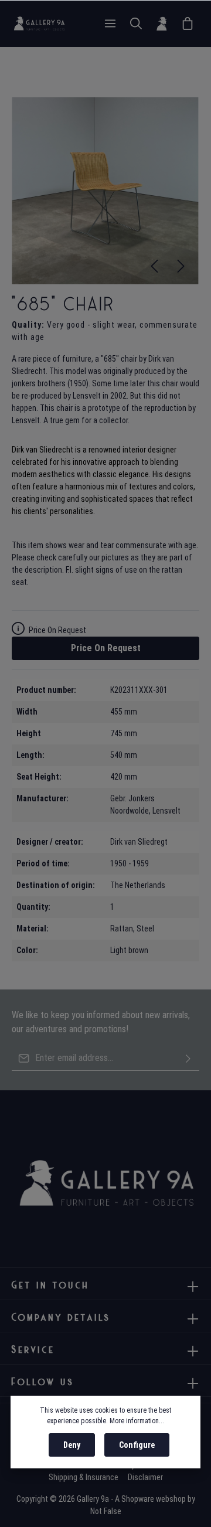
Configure (137, 1445)
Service (33, 1349)
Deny (71, 1445)
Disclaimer (145, 1477)
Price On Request (106, 648)
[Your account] (161, 23)
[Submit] (188, 1058)
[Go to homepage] (39, 23)
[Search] (136, 23)
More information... (137, 1421)
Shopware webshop (153, 1499)
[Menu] (110, 23)
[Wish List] (187, 23)
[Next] (181, 266)
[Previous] (154, 266)
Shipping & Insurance (83, 1477)
